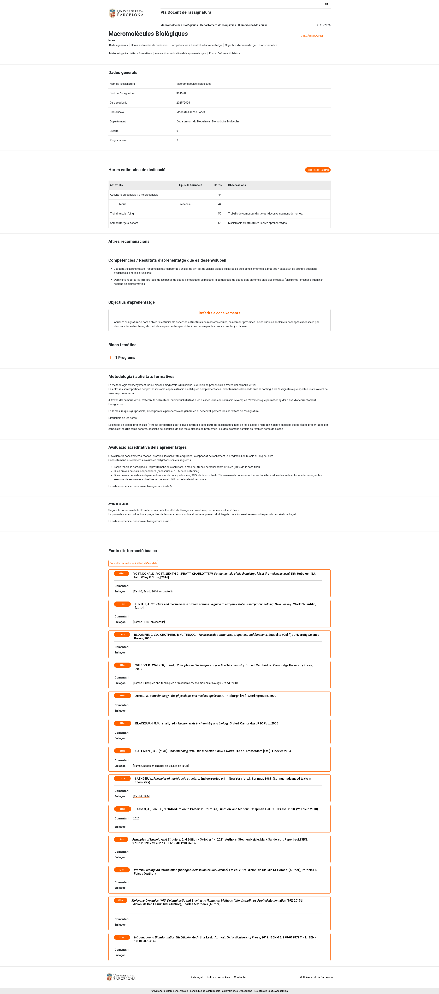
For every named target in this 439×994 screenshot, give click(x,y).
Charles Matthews (195, 904)
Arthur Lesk (204, 937)
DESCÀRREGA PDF (312, 35)
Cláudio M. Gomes (274, 870)
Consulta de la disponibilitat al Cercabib (133, 563)
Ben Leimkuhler (158, 904)
